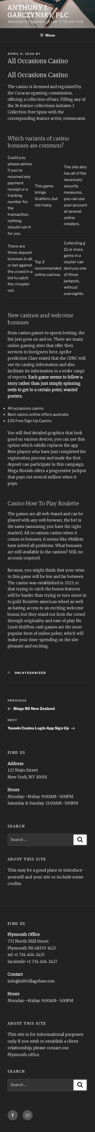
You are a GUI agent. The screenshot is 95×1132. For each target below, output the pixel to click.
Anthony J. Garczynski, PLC (38, 11)
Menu (50, 35)
